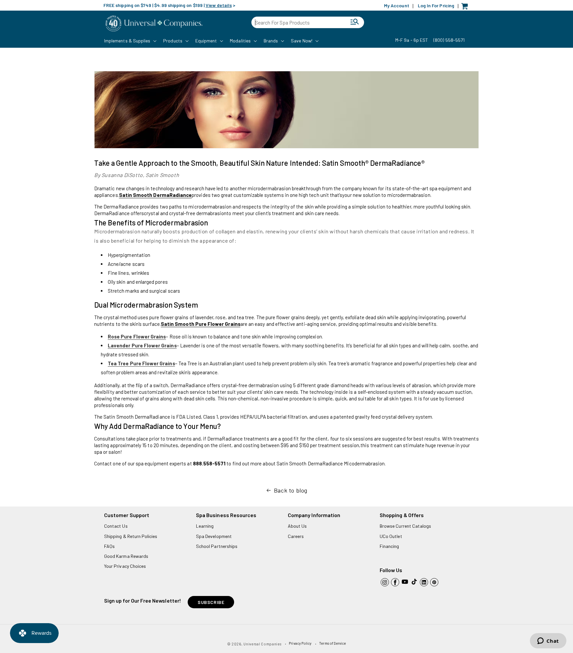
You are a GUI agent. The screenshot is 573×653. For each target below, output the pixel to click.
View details (219, 5)
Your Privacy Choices (125, 566)
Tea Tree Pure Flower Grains (141, 363)
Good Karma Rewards (126, 556)
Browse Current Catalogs (405, 526)
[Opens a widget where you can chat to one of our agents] (548, 641)
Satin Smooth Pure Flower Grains (200, 324)
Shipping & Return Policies (131, 536)
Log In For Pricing (436, 5)
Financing (389, 546)
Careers (296, 536)
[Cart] (466, 8)
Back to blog (290, 490)
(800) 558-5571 (449, 40)
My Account (396, 5)
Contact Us (116, 526)
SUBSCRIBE (211, 602)
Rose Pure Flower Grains (137, 336)
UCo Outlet (391, 536)
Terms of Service (332, 643)
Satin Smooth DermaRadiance (155, 195)
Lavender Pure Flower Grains (142, 345)
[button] (129, 41)
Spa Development (214, 536)
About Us (297, 526)
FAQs (109, 546)
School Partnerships (216, 546)
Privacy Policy (300, 643)
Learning (205, 526)
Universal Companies (262, 644)
